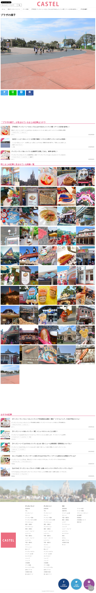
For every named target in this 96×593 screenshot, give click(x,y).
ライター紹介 (80, 508)
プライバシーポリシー (82, 513)
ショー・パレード (29, 531)
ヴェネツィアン (15, 132)
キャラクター (28, 556)
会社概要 (79, 515)
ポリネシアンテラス (16, 424)
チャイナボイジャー (26, 461)
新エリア (27, 549)
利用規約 (79, 517)
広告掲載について (81, 520)
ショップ (27, 558)
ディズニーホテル (29, 551)
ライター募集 (80, 510)
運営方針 (79, 522)
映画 (63, 535)
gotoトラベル (28, 569)
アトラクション (29, 522)
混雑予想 (64, 510)
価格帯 (31, 157)
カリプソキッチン (16, 461)
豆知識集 (27, 562)
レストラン (24, 157)
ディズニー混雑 (29, 517)
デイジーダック (15, 474)
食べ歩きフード (29, 574)
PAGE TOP (91, 588)
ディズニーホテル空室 (31, 520)
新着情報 (27, 508)
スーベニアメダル (29, 567)
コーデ (64, 522)
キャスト (27, 544)
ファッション (28, 547)
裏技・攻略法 (28, 524)
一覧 (30, 437)
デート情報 (28, 565)
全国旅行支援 (28, 572)
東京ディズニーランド (17, 144)
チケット (27, 515)
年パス (64, 544)
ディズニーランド (16, 157)
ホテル (64, 538)
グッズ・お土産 (29, 553)
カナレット (24, 132)
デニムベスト (24, 474)
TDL (26, 510)
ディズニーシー (15, 437)
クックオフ (22, 449)
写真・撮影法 (28, 535)
